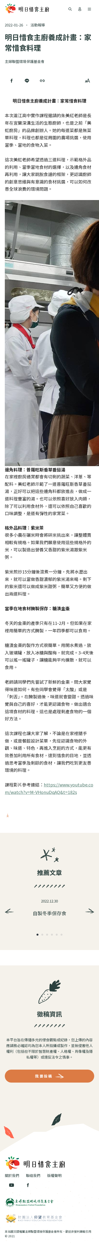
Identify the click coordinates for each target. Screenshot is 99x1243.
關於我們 (12, 1175)
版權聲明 (54, 1175)
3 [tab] (47, 935)
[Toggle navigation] (70, 8)
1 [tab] (37, 935)
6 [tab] (61, 935)
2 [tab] (42, 935)
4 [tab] (52, 935)
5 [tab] (57, 935)
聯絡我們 (33, 1175)
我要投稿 (44, 1075)
